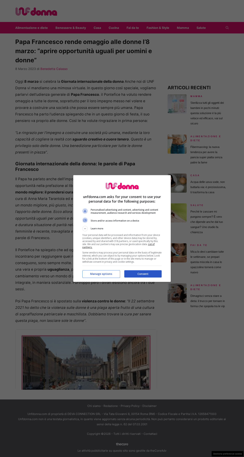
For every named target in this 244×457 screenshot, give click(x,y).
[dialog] (122, 228)
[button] (122, 228)
